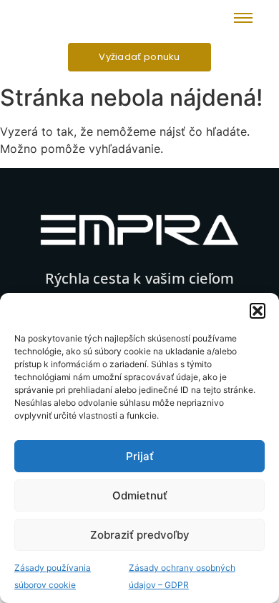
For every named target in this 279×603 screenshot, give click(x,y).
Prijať (140, 456)
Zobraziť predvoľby (140, 535)
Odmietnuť (139, 495)
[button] (257, 311)
